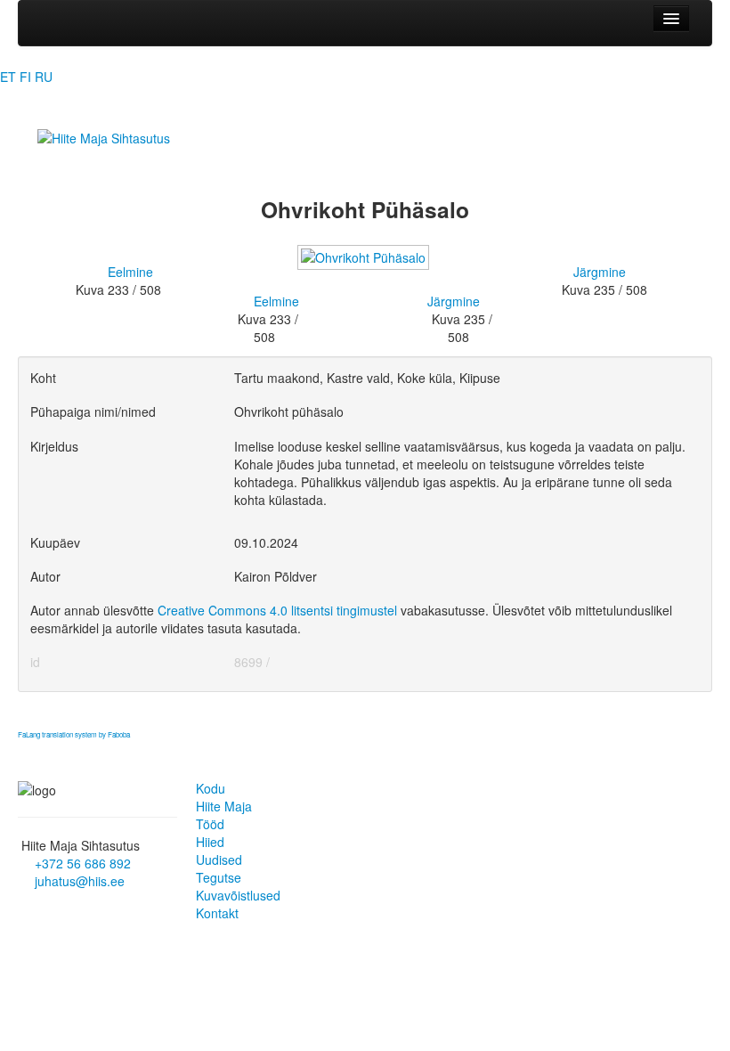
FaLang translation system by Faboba (74, 734)
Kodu (210, 788)
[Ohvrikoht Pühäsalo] (365, 265)
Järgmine (599, 272)
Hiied (210, 842)
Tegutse (218, 877)
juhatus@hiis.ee (80, 881)
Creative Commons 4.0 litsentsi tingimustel (277, 610)
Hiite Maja (224, 806)
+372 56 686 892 (83, 863)
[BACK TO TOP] (24, 753)
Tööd (210, 824)
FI (25, 77)
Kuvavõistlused (238, 895)
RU (44, 77)
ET (8, 77)
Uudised (219, 859)
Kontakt (217, 913)
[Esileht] (103, 136)
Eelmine (130, 272)
